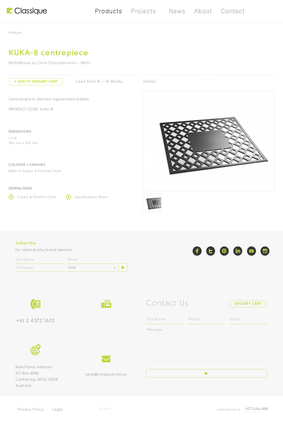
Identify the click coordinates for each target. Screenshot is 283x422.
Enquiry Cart (248, 304)
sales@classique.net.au (106, 374)
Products (15, 33)
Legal (57, 409)
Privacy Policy (30, 409)
